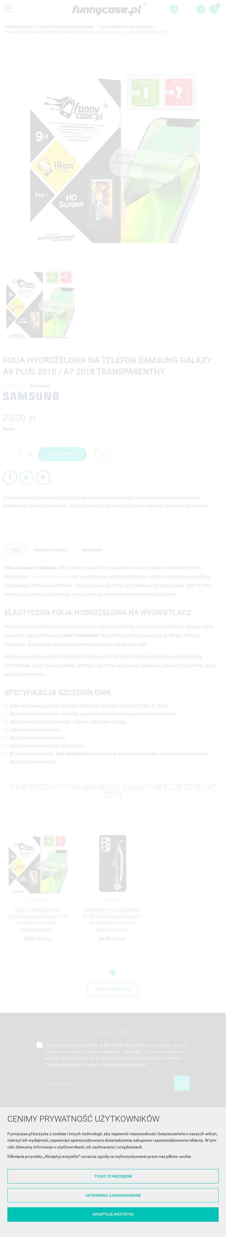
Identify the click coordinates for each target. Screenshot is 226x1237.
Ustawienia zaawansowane (113, 1195)
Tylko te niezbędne (113, 1176)
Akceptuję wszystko (113, 1214)
